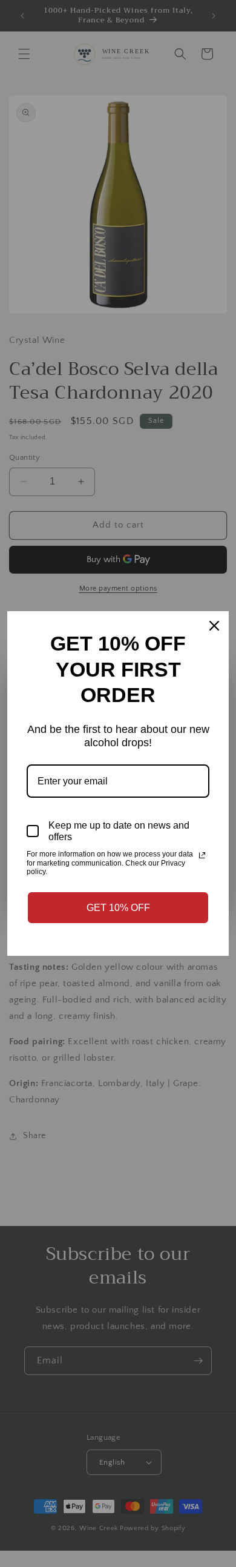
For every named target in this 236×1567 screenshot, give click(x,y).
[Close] (214, 625)
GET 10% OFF (118, 908)
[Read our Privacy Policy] (202, 855)
